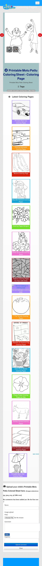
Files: (6, 515)
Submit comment (21, 545)
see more (36, 454)
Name (6, 505)
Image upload (9, 512)
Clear (21, 548)
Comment (8, 522)
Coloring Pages (27, 7)
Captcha (7, 537)
